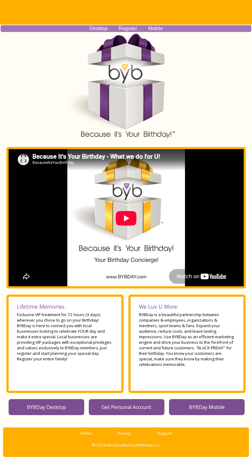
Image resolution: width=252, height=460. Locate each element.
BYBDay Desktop (46, 407)
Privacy (124, 433)
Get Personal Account (126, 407)
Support (164, 433)
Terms (86, 433)
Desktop (98, 28)
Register (128, 28)
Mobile (155, 28)
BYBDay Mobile (207, 407)
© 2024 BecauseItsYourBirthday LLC (126, 445)
